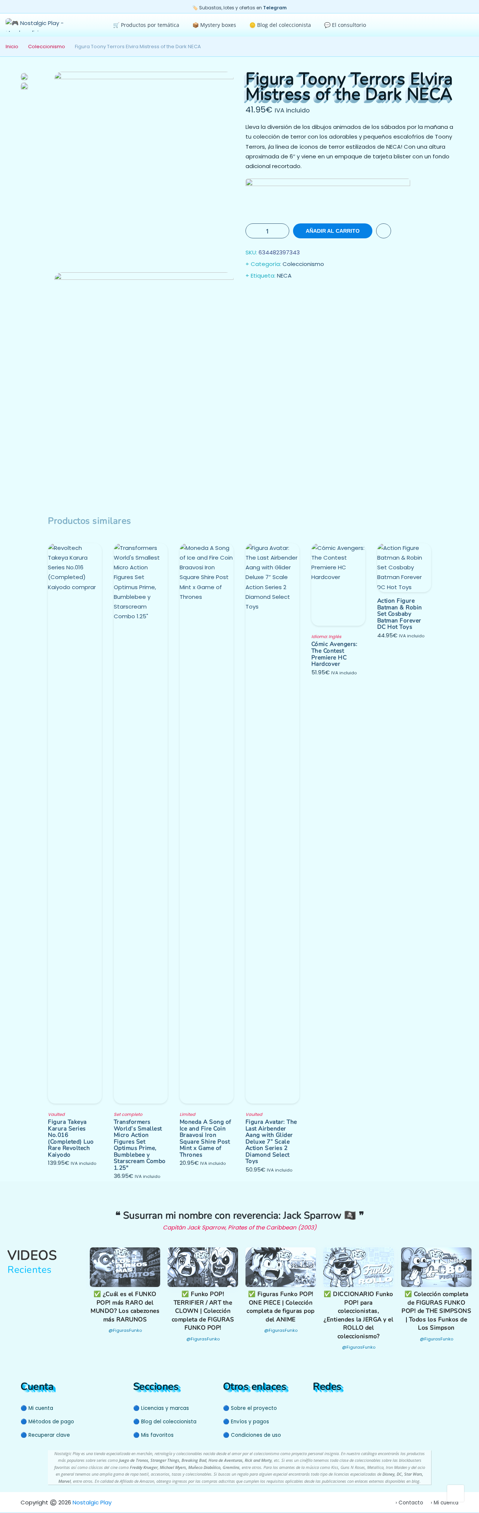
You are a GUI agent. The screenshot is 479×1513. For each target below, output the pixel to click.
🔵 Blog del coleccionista (164, 1421)
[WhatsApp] (346, 1407)
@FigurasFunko (125, 1330)
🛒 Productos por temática (146, 24)
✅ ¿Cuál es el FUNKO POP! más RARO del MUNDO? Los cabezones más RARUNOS (125, 1306)
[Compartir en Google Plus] (282, 295)
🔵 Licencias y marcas (161, 1408)
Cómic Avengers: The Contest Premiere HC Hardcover (334, 654)
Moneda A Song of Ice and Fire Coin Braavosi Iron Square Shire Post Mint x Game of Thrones (205, 1138)
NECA (284, 275)
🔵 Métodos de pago (47, 1421)
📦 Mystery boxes (214, 24)
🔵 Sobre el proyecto (250, 1408)
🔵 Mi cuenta (37, 1408)
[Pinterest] (331, 1407)
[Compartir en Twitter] (267, 295)
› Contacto (409, 1502)
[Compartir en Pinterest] (297, 295)
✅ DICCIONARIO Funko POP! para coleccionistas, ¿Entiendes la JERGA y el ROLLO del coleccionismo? (358, 1315)
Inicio (12, 46)
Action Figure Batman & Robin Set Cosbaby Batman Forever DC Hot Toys (399, 614)
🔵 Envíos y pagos (246, 1421)
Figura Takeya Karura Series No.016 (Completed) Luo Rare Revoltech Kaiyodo (71, 1138)
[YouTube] (317, 1407)
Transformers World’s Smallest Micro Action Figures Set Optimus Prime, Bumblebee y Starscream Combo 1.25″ (140, 1145)
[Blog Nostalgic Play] (358, 1407)
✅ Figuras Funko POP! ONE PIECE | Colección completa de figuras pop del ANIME (281, 1306)
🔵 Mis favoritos (153, 1435)
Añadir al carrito (333, 231)
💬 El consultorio (345, 24)
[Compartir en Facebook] (252, 295)
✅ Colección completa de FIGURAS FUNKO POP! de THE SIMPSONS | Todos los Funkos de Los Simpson (436, 1311)
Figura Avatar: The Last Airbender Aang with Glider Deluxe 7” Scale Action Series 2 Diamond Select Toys (271, 1141)
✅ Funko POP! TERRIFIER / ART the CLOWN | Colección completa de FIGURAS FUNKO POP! (203, 1311)
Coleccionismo (46, 46)
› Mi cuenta (444, 1502)
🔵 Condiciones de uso (252, 1435)
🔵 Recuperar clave (45, 1435)
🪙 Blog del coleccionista (280, 24)
